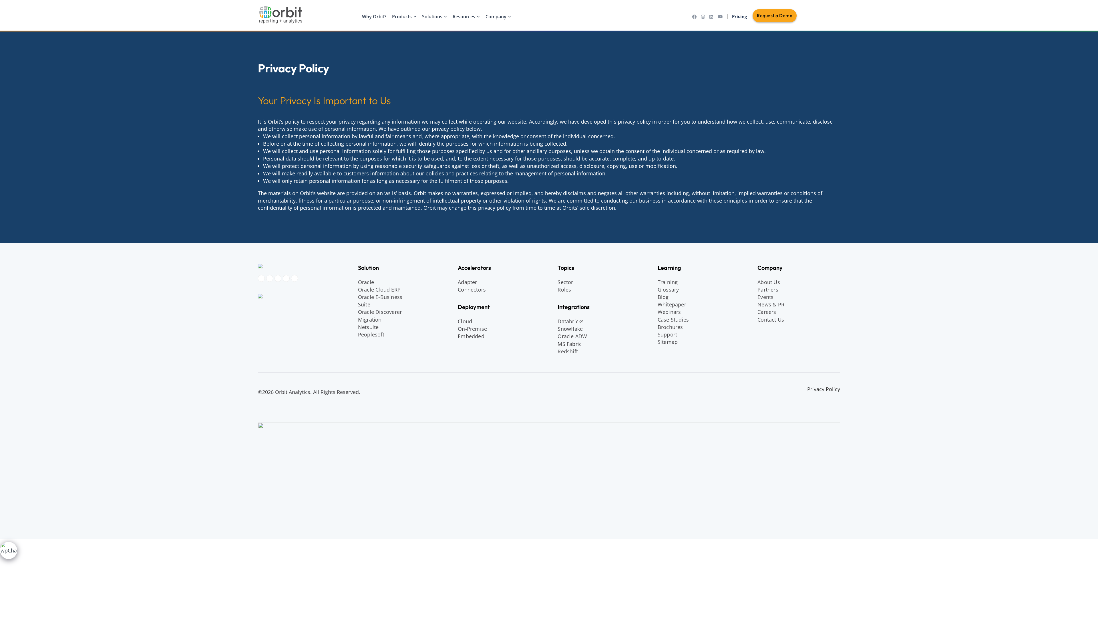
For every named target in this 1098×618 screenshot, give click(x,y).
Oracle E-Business (380, 297)
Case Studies (673, 319)
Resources (464, 16)
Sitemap (668, 341)
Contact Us (770, 319)
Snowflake (570, 328)
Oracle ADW (572, 336)
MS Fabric (570, 343)
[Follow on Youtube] (286, 278)
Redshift (568, 351)
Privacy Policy (823, 389)
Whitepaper (672, 304)
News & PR (770, 304)
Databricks (571, 321)
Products (402, 16)
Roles (564, 289)
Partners (767, 289)
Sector (565, 282)
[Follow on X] (294, 278)
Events (765, 297)
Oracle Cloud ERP (379, 289)
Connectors (472, 289)
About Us (768, 282)
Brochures (670, 327)
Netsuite (368, 327)
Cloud (465, 321)
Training (668, 282)
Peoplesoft (371, 334)
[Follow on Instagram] (269, 278)
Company (496, 16)
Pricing (739, 16)
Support (667, 334)
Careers (766, 311)
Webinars (669, 311)
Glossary (668, 289)
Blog (663, 297)
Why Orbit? (374, 16)
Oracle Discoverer (380, 311)
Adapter (467, 282)
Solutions (432, 16)
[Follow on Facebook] (261, 278)
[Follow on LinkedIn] (277, 278)
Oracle (366, 282)
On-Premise (472, 328)
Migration (370, 319)
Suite (364, 304)
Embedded (471, 336)
